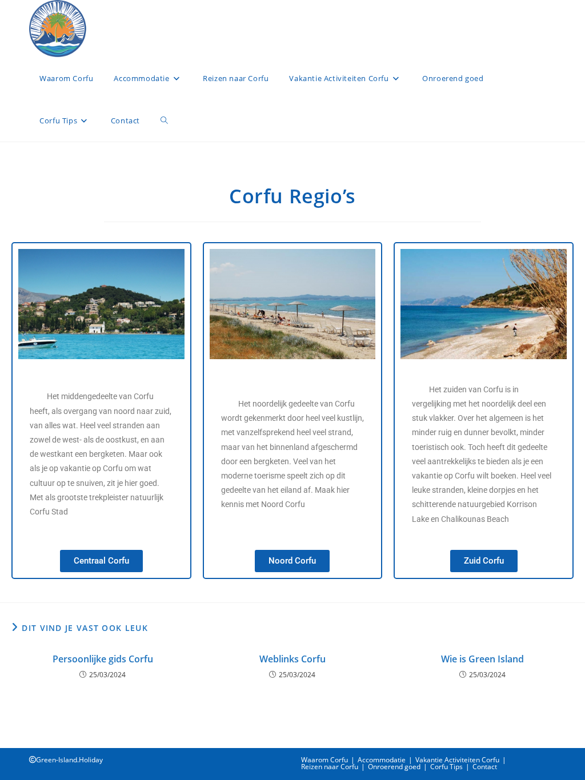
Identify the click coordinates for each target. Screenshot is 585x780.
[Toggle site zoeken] (164, 120)
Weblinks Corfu (292, 659)
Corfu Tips (446, 766)
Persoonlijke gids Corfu (103, 659)
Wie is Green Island (482, 659)
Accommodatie (382, 760)
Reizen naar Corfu (329, 766)
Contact (484, 766)
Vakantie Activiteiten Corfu (457, 760)
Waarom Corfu (324, 760)
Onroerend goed (394, 766)
